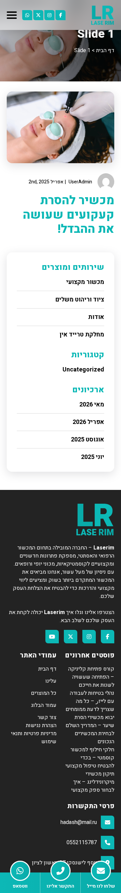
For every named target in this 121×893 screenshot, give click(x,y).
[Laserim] (102, 15)
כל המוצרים (43, 693)
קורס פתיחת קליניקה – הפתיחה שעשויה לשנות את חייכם (91, 677)
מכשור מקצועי (85, 282)
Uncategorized (83, 369)
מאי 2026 (91, 404)
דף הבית (47, 669)
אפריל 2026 (88, 422)
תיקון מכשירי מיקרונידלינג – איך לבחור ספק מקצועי (92, 782)
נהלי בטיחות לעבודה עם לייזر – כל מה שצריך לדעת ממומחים (90, 701)
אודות (96, 317)
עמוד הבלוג (43, 705)
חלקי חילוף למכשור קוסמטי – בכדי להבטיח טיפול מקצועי (90, 758)
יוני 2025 (92, 457)
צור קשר (47, 717)
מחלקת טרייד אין (81, 334)
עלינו (50, 681)
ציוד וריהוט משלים (79, 299)
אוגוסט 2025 (87, 439)
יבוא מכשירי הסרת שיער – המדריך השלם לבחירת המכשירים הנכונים (90, 729)
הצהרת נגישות (41, 725)
